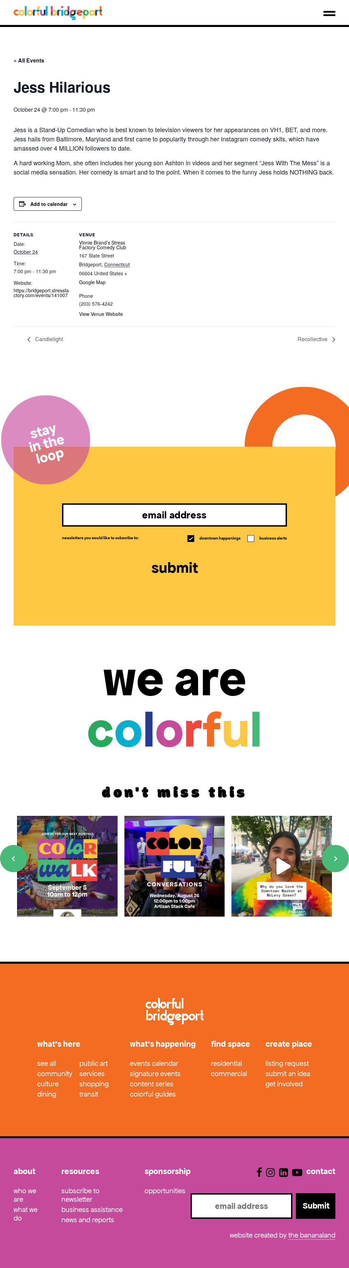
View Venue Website (101, 313)
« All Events (29, 60)
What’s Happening (163, 1044)
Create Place (288, 1044)
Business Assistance (92, 1209)
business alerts (267, 538)
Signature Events (155, 1073)
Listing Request (287, 1063)
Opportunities (165, 1190)
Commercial (229, 1073)
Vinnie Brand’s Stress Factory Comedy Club (102, 245)
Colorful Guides (153, 1094)
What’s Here (58, 1044)
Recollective (313, 339)
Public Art (93, 1063)
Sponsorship (168, 1171)
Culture (48, 1083)
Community (54, 1073)
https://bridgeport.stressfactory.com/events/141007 (41, 292)
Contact (320, 1171)
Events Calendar (154, 1063)
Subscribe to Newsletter (80, 1195)
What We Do (25, 1214)
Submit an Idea (287, 1073)
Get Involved (284, 1083)
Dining (46, 1094)
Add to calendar (48, 203)
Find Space (230, 1044)
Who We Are (25, 1195)
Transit (88, 1094)
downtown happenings (214, 538)
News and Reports (87, 1219)
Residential (226, 1063)
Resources (80, 1171)
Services (92, 1073)
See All (46, 1063)
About (24, 1171)
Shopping (94, 1083)
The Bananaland (311, 1235)
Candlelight (48, 339)
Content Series (151, 1083)
